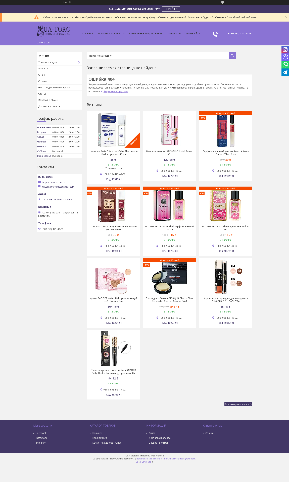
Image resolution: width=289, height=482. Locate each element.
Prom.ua (160, 455)
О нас (41, 74)
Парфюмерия (99, 437)
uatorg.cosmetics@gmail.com (58, 186)
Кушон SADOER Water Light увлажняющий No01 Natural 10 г (113, 300)
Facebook (41, 433)
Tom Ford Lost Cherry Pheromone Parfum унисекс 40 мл (113, 228)
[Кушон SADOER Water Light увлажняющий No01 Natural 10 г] (113, 276)
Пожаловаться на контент (149, 458)
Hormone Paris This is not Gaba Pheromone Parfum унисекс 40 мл (113, 153)
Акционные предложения (146, 33)
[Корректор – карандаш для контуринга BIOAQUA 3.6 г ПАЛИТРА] (225, 276)
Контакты (174, 33)
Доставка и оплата (49, 106)
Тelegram (41, 442)
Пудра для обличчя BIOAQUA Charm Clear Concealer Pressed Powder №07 (169, 300)
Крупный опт (194, 33)
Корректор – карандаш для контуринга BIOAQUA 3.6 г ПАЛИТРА (226, 300)
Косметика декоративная (106, 442)
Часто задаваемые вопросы (54, 87)
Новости (43, 68)
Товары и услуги (109, 33)
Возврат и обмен (48, 100)
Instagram (41, 437)
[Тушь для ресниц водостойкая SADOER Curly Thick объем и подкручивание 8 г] (113, 348)
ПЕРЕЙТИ (171, 9)
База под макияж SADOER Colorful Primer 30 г (169, 153)
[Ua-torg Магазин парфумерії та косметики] (53, 31)
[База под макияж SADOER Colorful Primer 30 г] (169, 129)
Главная (87, 33)
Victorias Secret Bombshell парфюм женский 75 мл (169, 228)
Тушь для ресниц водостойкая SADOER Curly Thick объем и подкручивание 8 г (113, 372)
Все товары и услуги (237, 404)
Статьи (42, 93)
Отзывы (42, 81)
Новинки (97, 433)
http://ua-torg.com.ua (54, 182)
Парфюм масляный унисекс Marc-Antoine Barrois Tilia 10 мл (226, 153)
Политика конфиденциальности (180, 458)
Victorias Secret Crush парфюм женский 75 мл (225, 228)
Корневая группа (116, 91)
